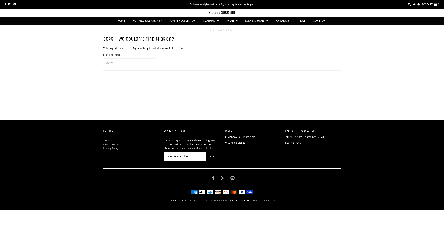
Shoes (230, 20)
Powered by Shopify (263, 200)
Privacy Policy (111, 148)
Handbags (282, 20)
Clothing (209, 20)
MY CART (430, 4)
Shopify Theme (219, 200)
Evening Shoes (254, 20)
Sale (302, 20)
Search (107, 140)
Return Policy (110, 144)
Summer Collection (182, 20)
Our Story (320, 20)
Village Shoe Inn (222, 12)
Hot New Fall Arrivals (147, 20)
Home (121, 20)
